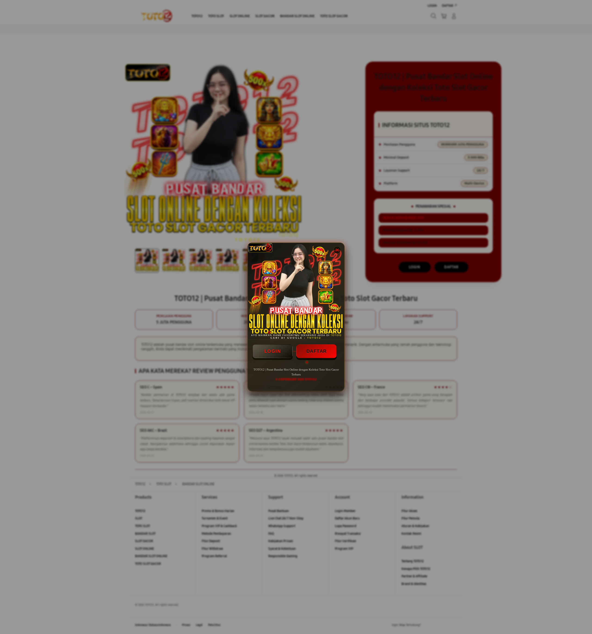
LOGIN (272, 351)
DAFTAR (316, 351)
